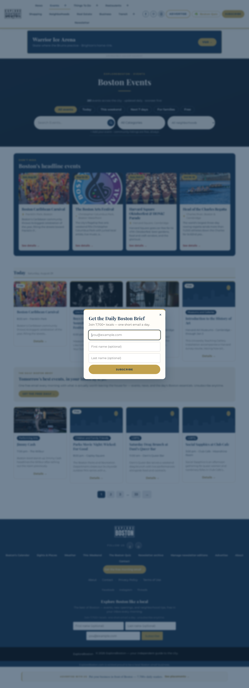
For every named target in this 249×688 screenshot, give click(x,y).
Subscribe (124, 369)
